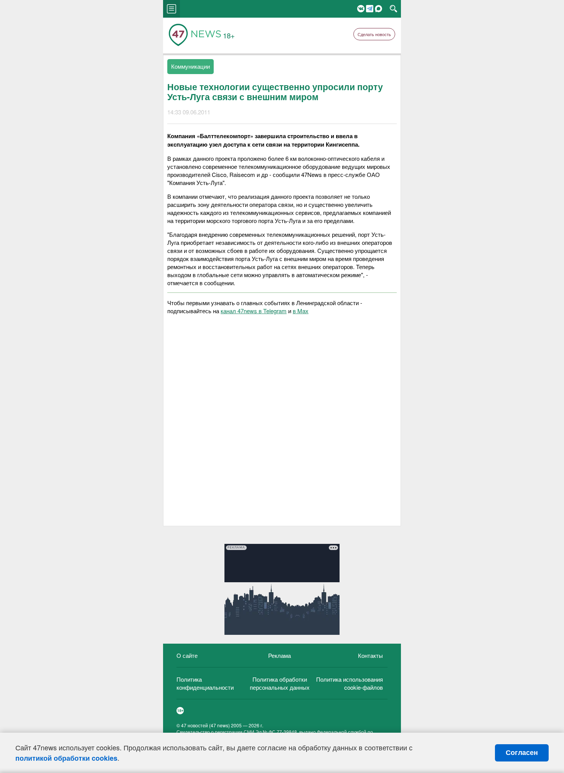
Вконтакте (360, 8)
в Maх (300, 311)
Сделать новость (374, 34)
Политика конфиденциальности (205, 683)
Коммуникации (190, 66)
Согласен (522, 752)
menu (171, 9)
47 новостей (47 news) (205, 725)
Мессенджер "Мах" (378, 8)
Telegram (369, 8)
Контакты (370, 655)
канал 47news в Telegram (254, 311)
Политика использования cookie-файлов (349, 683)
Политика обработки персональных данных (280, 683)
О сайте (187, 655)
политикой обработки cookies (66, 758)
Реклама (279, 655)
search (393, 9)
